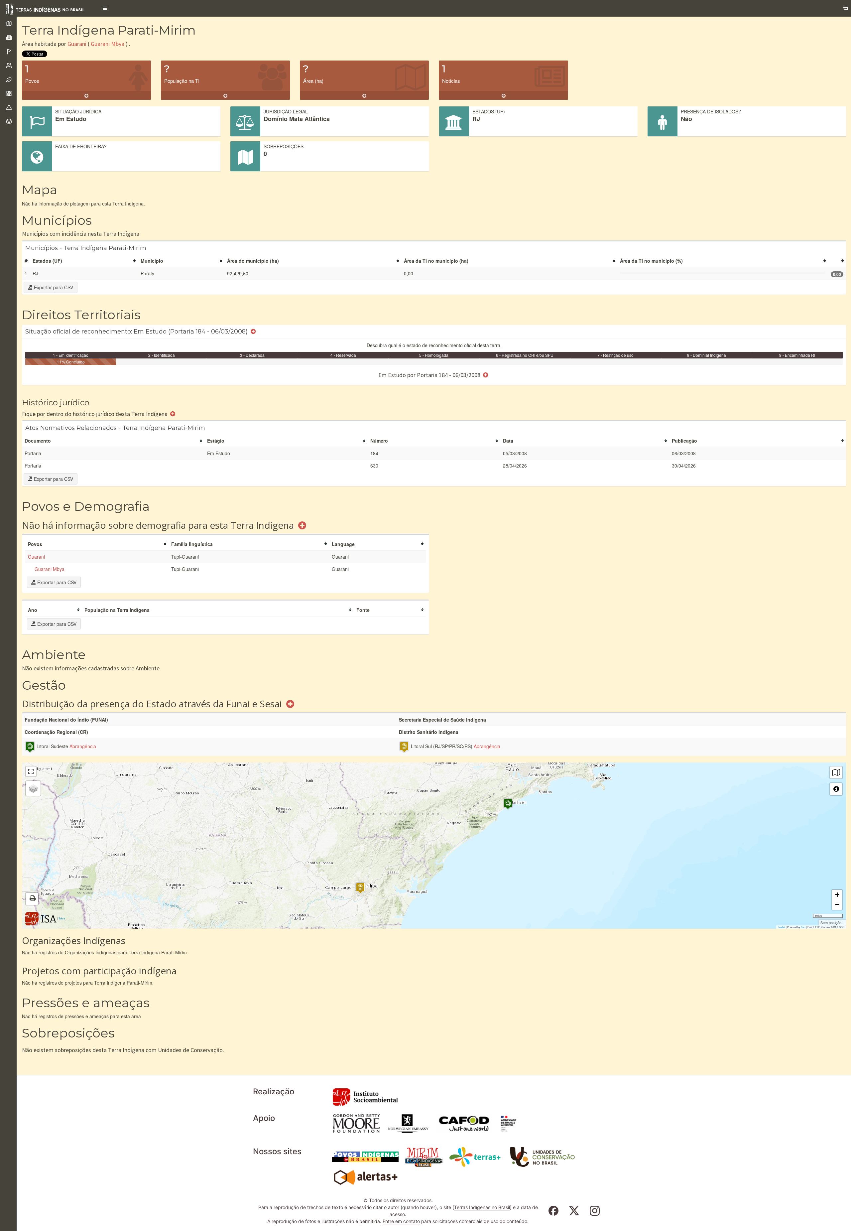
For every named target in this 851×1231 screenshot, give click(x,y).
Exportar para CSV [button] (53, 287)
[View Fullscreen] (31, 771)
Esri (803, 927)
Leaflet (781, 927)
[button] (105, 8)
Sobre (62, 918)
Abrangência (82, 746)
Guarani (76, 44)
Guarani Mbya (107, 44)
